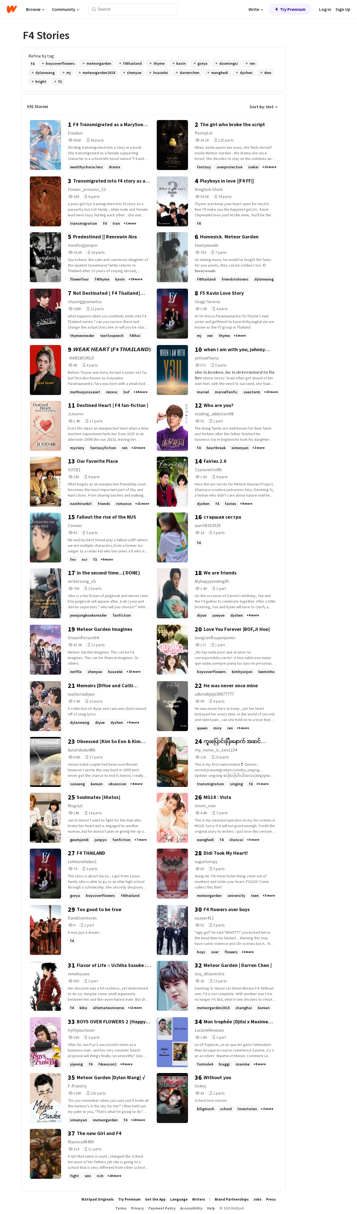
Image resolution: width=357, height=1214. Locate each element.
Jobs (257, 1199)
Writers (198, 1199)
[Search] (93, 9)
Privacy (137, 1208)
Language (179, 1199)
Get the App (155, 1199)
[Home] (12, 9)
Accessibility (191, 1208)
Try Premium (293, 9)
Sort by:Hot (262, 106)
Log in (325, 9)
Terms (121, 1208)
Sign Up (343, 9)
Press (271, 1199)
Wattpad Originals (97, 1199)
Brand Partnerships (232, 1199)
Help (211, 1208)
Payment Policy (162, 1208)
